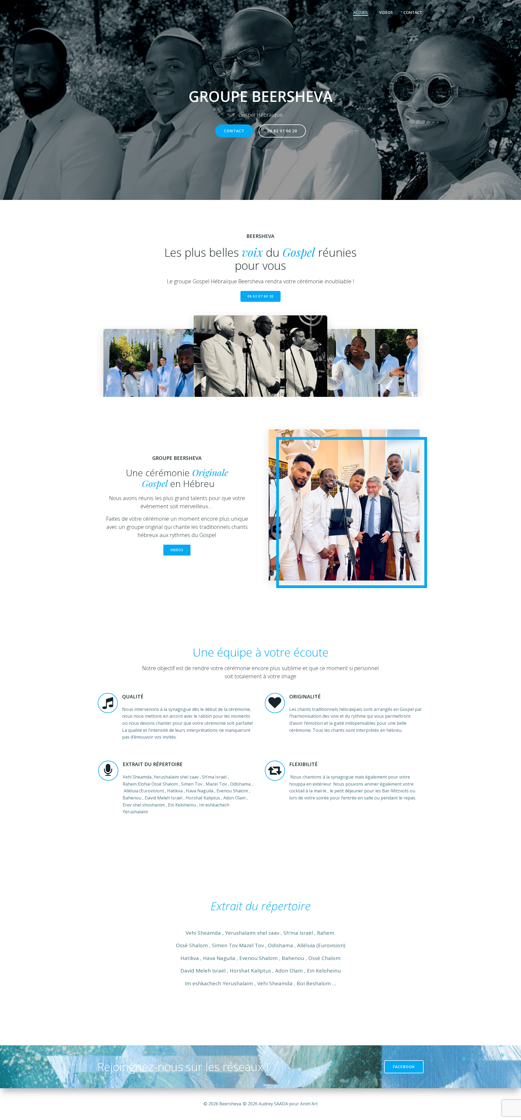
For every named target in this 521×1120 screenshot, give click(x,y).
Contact (413, 12)
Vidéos (386, 12)
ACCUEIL (360, 12)
